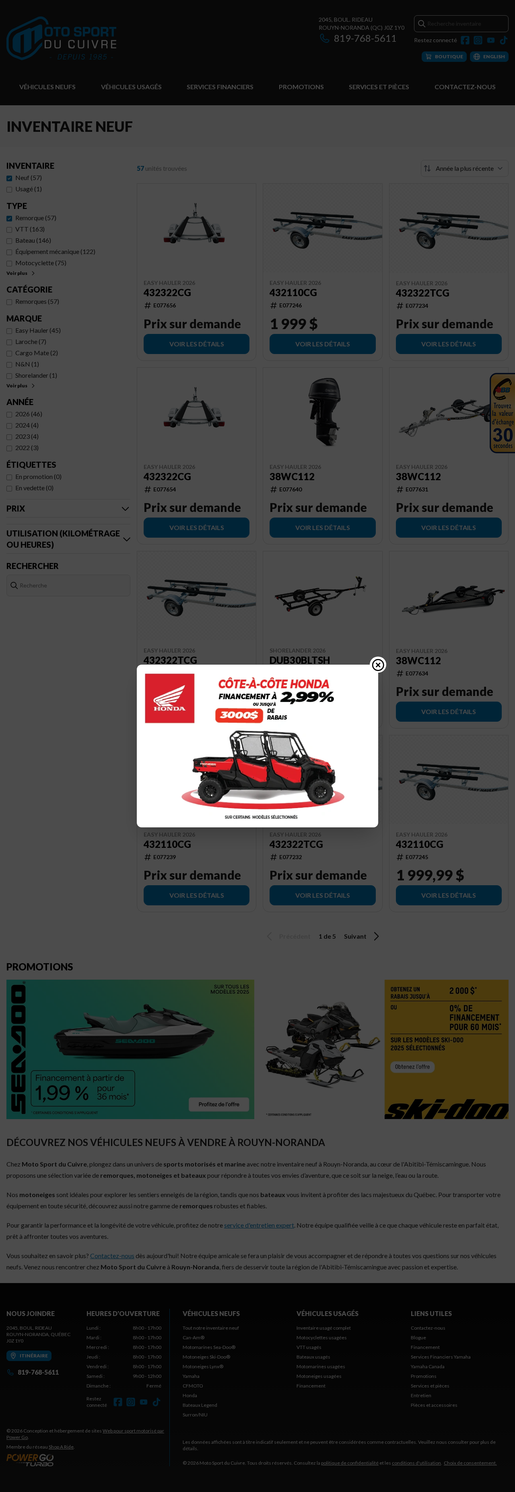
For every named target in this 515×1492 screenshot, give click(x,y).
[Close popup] (378, 665)
